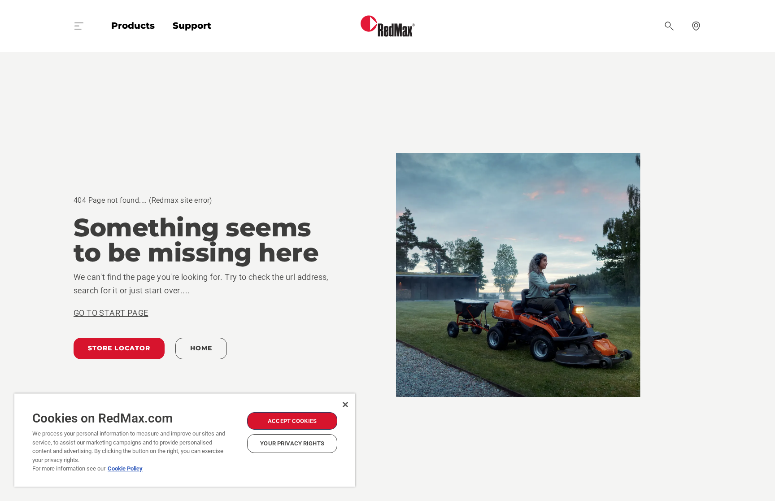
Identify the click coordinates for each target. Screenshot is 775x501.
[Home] (387, 26)
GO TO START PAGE (111, 313)
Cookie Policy (125, 468)
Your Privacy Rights (292, 443)
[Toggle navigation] (79, 26)
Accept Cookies (292, 421)
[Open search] (669, 26)
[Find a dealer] (696, 26)
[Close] (345, 404)
